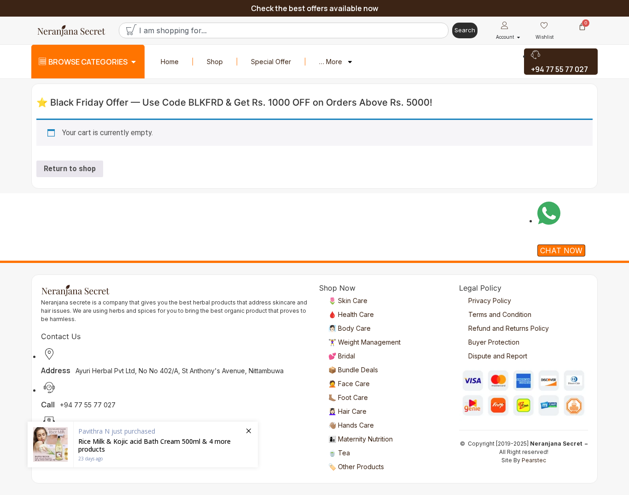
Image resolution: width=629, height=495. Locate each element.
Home (170, 62)
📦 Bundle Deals (353, 370)
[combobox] (284, 30)
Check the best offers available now (315, 8)
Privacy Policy (489, 300)
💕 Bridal (341, 356)
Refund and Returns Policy (508, 328)
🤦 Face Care (349, 384)
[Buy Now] (143, 444)
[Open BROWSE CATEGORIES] (133, 61)
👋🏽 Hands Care (351, 425)
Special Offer (271, 62)
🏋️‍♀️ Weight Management (364, 342)
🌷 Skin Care (347, 300)
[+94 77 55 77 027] (561, 61)
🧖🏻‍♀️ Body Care (349, 328)
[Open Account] (518, 37)
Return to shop (70, 168)
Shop (215, 62)
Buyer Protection (493, 342)
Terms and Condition (499, 314)
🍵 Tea (339, 453)
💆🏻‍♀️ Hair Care (347, 411)
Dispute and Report (497, 356)
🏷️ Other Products (356, 467)
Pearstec (534, 460)
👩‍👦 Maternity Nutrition (360, 439)
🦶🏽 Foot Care (348, 397)
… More (330, 62)
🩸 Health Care (351, 314)
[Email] (174, 393)
